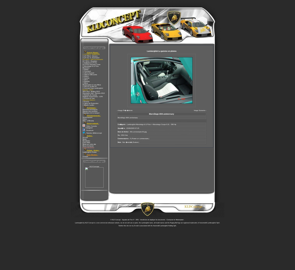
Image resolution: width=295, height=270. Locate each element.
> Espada (86, 81)
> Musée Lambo (88, 105)
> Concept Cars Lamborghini (93, 88)
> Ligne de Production (90, 103)
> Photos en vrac (89, 98)
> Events (86, 101)
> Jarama (86, 78)
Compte (85, 156)
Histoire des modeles (90, 111)
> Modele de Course (90, 95)
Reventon (86, 68)
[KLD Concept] (94, 187)
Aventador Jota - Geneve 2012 (94, 93)
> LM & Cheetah (88, 73)
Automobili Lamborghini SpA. (209, 223)
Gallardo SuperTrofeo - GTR (93, 96)
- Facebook (89, 130)
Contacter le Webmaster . (176, 220)
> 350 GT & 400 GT (90, 86)
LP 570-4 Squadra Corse (91, 64)
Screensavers (87, 117)
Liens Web (86, 142)
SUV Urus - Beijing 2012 (91, 91)
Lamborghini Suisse (90, 152)
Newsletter (86, 141)
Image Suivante (199, 110)
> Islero (85, 80)
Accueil (85, 137)
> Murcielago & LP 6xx (91, 66)
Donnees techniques (90, 109)
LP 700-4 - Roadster (90, 61)
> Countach (87, 71)
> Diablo (85, 69)
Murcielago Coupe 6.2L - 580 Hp (164, 124)
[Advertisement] (147, 247)
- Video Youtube (91, 126)
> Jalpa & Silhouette (90, 74)
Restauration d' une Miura (92, 85)
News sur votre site (89, 144)
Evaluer (135, 142)
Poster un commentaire (140, 138)
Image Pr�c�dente (125, 110)
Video (85, 119)
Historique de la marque (91, 113)
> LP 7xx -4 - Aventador (91, 58)
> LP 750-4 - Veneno (90, 56)
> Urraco (86, 76)
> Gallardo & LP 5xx (90, 63)
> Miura (85, 83)
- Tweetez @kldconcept (93, 133)
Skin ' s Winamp (88, 121)
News (85, 139)
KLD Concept (94, 166)
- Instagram (88, 128)
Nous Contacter (88, 146)
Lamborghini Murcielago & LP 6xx (139, 124)
